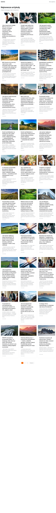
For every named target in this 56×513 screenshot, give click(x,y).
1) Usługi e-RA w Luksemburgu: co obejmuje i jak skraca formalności (46, 305)
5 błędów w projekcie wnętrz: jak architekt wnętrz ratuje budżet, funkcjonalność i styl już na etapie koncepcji (46, 170)
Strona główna (52, 1)
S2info (3, 2)
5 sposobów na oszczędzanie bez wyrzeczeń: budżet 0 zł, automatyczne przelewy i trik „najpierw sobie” (9, 307)
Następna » (32, 362)
